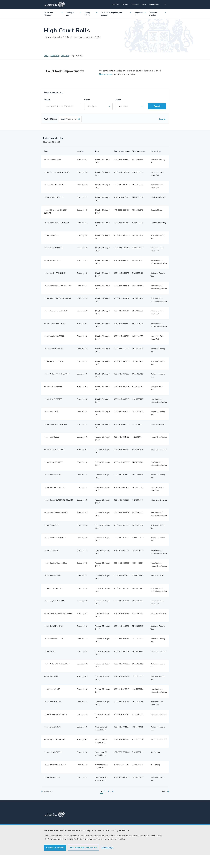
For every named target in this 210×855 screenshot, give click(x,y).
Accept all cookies (55, 847)
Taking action (87, 13)
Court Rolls (55, 56)
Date (118, 99)
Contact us (135, 5)
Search (47, 99)
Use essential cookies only (83, 847)
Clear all (162, 119)
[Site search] (165, 4)
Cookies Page (107, 847)
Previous (48, 791)
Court (87, 99)
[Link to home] (54, 4)
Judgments (139, 13)
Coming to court (70, 13)
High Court (65, 56)
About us (115, 5)
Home (46, 56)
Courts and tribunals (48, 13)
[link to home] (54, 814)
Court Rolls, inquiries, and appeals (111, 13)
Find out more (105, 74)
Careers (125, 5)
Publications (154, 5)
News (144, 5)
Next (164, 791)
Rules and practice (153, 13)
